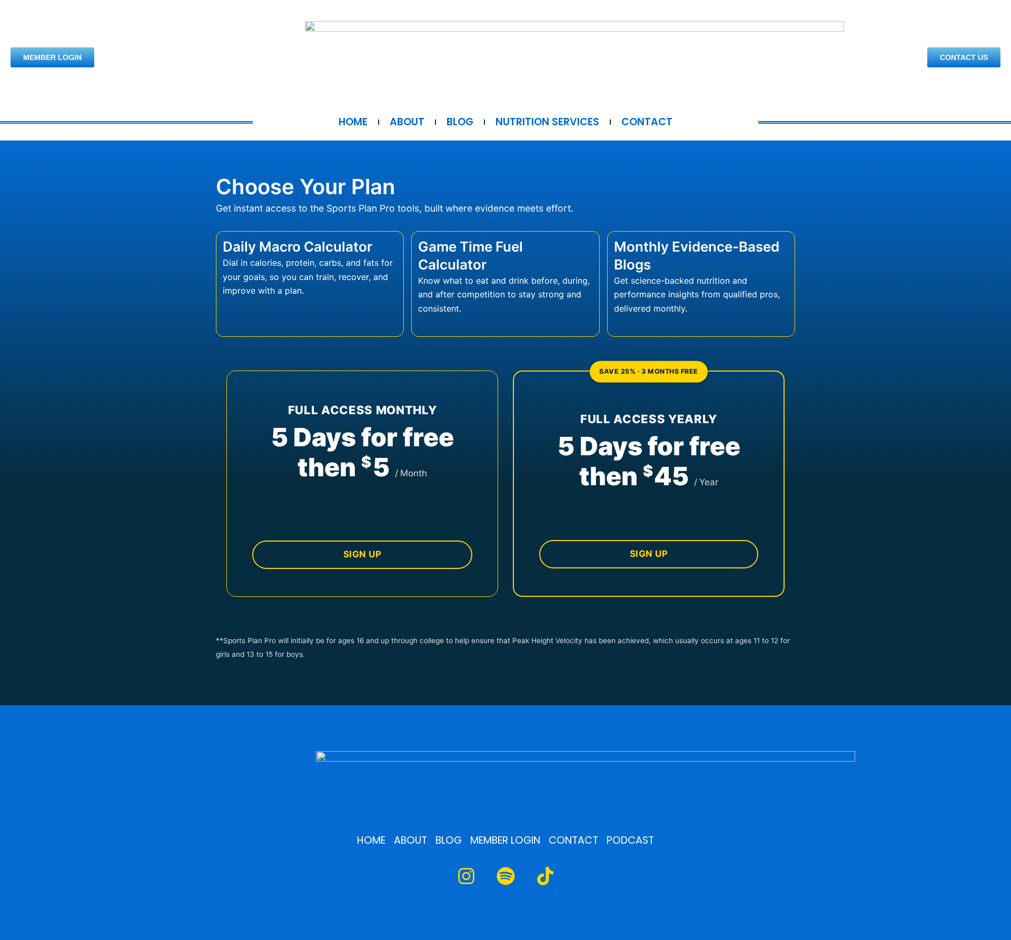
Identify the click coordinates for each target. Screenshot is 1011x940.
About (407, 122)
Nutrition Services (547, 122)
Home (353, 122)
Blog (460, 122)
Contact (646, 122)
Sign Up (362, 554)
